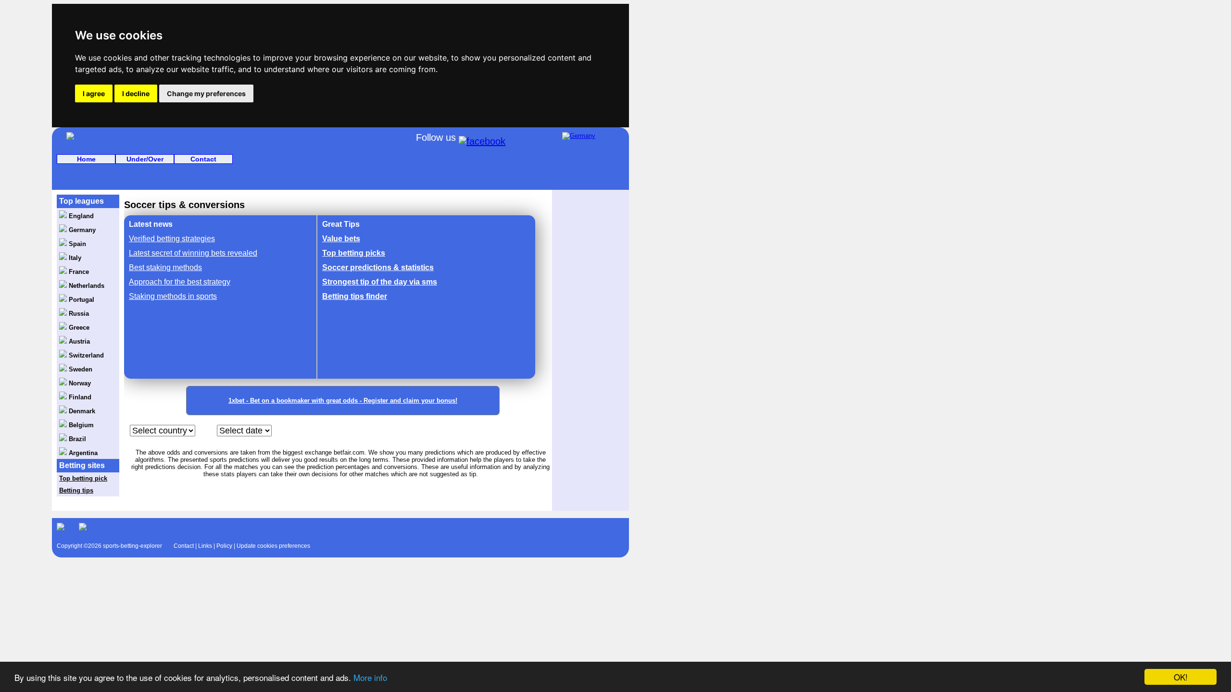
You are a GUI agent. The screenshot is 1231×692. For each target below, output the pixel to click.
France (78, 271)
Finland (79, 397)
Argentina (82, 453)
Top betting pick (83, 478)
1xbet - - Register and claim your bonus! (342, 400)
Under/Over (144, 159)
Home (86, 159)
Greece (78, 327)
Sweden (79, 369)
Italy (74, 257)
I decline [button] (136, 93)
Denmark (81, 411)
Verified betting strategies (172, 239)
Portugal (80, 299)
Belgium (80, 425)
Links (205, 546)
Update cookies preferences (273, 546)
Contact (203, 159)
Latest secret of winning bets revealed (193, 253)
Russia (78, 313)
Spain (76, 243)
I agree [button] (94, 93)
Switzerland (85, 355)
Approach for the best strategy (179, 282)
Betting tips (76, 490)
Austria (78, 341)
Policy (224, 546)
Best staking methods (165, 267)
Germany (81, 230)
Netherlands (85, 285)
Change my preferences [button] (206, 93)
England (80, 216)
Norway (79, 383)
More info (370, 677)
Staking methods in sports (173, 296)
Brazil (76, 439)
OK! (1181, 677)
